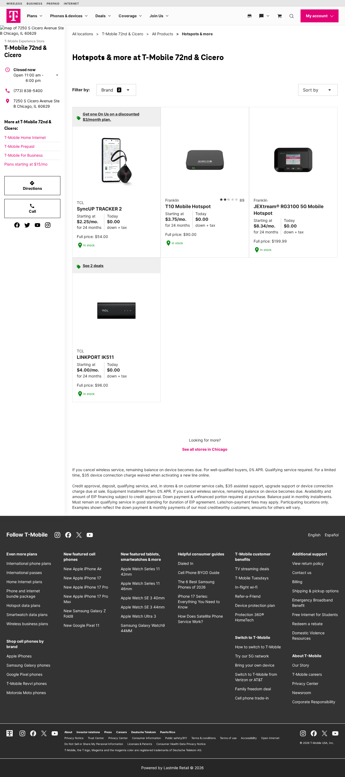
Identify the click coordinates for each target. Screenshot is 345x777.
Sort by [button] (318, 90)
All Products (162, 34)
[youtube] (37, 225)
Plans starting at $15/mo (25, 164)
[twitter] (27, 225)
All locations (82, 34)
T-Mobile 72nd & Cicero (122, 34)
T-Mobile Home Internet (25, 137)
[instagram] (47, 225)
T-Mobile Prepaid (19, 146)
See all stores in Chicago (204, 449)
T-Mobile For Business (23, 155)
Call (32, 208)
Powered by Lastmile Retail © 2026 (172, 767)
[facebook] (17, 225)
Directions (32, 185)
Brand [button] (107, 90)
